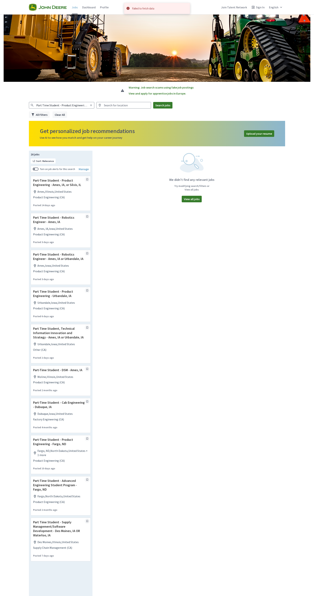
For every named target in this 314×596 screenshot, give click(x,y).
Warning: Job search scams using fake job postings (161, 87)
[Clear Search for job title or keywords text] (91, 105)
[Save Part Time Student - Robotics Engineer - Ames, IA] (87, 216)
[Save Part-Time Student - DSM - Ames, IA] (87, 369)
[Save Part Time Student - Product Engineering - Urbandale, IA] (87, 290)
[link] (48, 7)
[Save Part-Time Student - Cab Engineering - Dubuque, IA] (87, 401)
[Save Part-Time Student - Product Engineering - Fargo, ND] (87, 438)
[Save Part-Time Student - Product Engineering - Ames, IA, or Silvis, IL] (87, 179)
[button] (276, 7)
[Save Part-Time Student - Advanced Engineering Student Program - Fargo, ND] (87, 479)
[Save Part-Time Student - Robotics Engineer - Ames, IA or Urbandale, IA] (87, 253)
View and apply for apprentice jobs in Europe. (157, 93)
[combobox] (61, 105)
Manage (84, 169)
